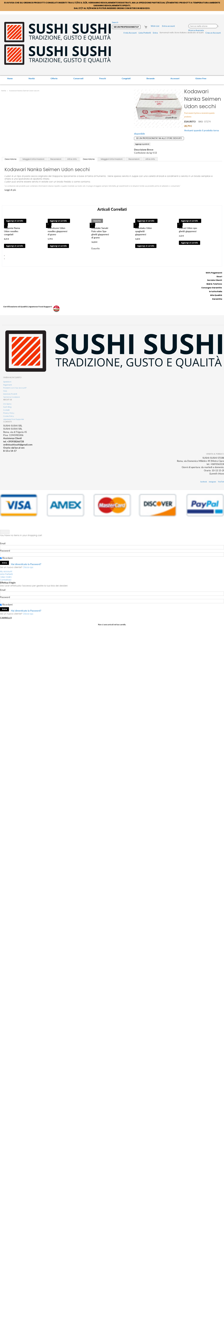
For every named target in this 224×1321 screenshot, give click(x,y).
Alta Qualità (216, 295)
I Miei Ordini (5, 577)
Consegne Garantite (211, 287)
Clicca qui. (28, 567)
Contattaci (5, 579)
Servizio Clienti (214, 280)
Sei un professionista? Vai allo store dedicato (159, 138)
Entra (155, 33)
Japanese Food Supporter (13, 419)
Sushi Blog (7, 407)
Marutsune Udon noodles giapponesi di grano (57, 231)
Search (115, 22)
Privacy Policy (8, 413)
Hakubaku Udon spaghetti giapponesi (143, 231)
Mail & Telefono (214, 284)
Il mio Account (130, 33)
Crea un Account (213, 33)
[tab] (10, 159)
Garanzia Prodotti (10, 394)
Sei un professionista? (126, 26)
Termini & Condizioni (11, 397)
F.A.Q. (5, 391)
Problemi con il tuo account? (14, 388)
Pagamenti (7, 385)
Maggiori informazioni (33, 159)
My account (6, 571)
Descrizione (10, 159)
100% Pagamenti (214, 272)
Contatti (6, 410)
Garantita (217, 299)
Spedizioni (7, 382)
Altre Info (72, 159)
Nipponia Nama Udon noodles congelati (12, 231)
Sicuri (219, 276)
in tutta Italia (215, 291)
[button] (5, 225)
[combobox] (203, 26)
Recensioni (55, 159)
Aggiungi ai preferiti (142, 144)
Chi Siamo (7, 404)
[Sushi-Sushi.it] (57, 43)
